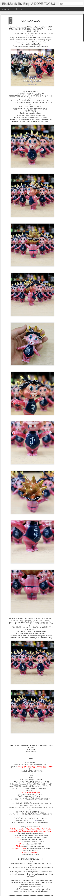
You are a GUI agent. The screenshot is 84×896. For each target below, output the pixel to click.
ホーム (20, 9)
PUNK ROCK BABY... (30, 20)
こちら (35, 820)
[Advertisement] (65, 51)
